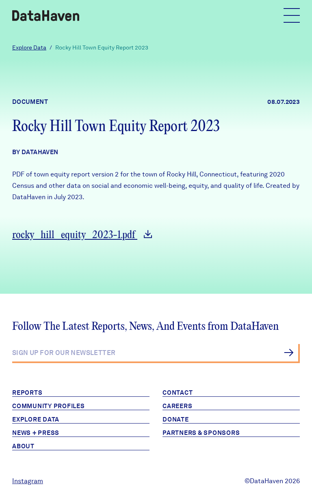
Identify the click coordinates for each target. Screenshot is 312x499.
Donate (175, 419)
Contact (177, 392)
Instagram (27, 481)
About (23, 446)
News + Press (35, 433)
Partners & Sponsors (201, 433)
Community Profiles (48, 406)
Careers (177, 406)
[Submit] (288, 352)
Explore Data (29, 47)
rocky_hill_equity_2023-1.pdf (74, 235)
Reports (27, 392)
